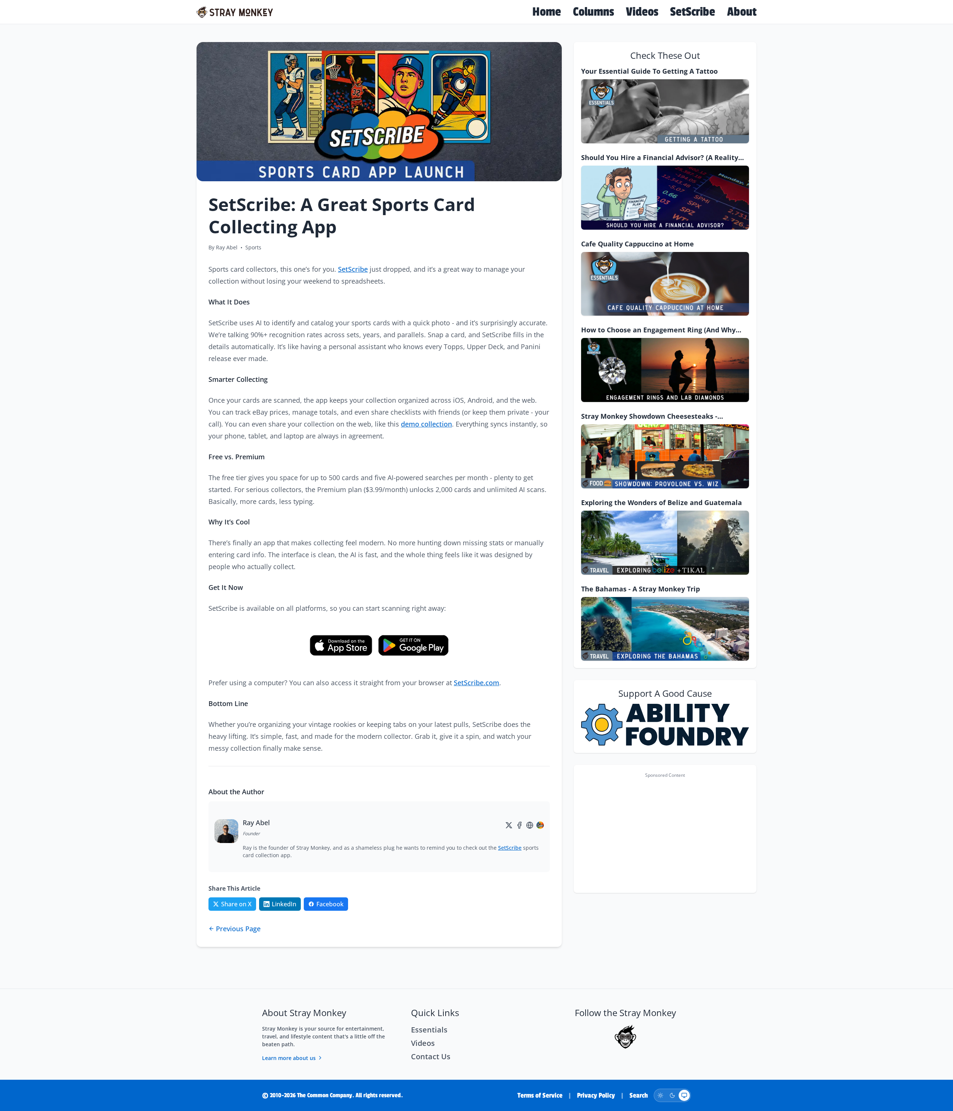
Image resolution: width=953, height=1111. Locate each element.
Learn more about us (289, 1057)
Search (639, 1095)
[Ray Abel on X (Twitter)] (509, 825)
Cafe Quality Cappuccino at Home (637, 243)
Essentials (429, 1030)
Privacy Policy (596, 1095)
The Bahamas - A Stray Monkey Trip (640, 588)
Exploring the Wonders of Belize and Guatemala (661, 502)
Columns (593, 11)
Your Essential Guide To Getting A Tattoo (649, 71)
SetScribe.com (476, 682)
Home (546, 11)
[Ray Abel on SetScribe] (540, 825)
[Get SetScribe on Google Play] (413, 645)
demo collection (426, 423)
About (741, 11)
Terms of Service (539, 1095)
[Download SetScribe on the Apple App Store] (341, 645)
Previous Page (238, 928)
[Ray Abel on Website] (529, 825)
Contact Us (430, 1056)
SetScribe (692, 11)
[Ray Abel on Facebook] (519, 825)
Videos (642, 11)
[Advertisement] (665, 833)
